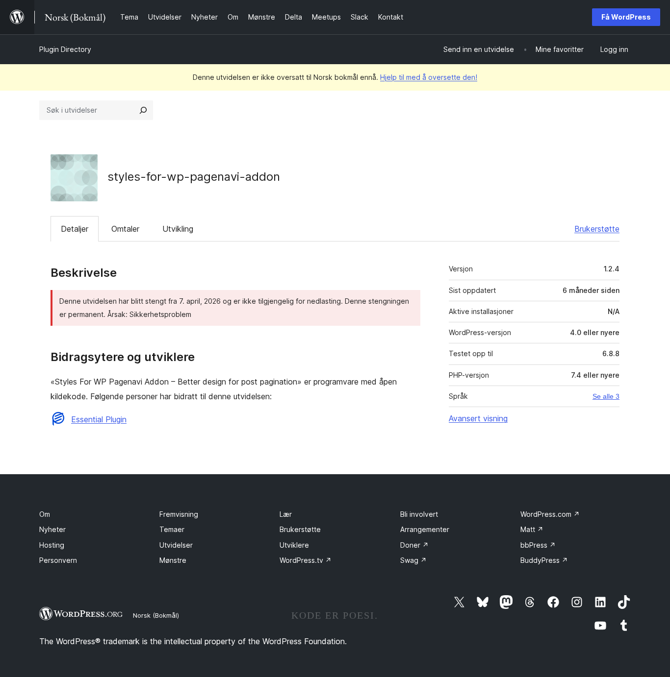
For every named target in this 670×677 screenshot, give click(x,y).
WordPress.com (550, 514)
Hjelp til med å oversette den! (428, 77)
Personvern (58, 560)
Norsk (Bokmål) (156, 615)
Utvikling (177, 229)
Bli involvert (419, 514)
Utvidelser (176, 545)
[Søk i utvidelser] (143, 110)
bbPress (538, 545)
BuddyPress (544, 560)
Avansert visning (478, 418)
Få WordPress (626, 17)
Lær (286, 514)
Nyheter (52, 529)
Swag (413, 560)
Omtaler (125, 229)
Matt (531, 529)
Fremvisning (178, 514)
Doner (414, 545)
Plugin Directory (65, 49)
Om (44, 514)
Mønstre (172, 560)
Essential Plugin (99, 419)
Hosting (51, 545)
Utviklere (294, 545)
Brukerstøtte (596, 229)
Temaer (171, 529)
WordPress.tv (306, 560)
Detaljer (74, 229)
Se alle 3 (606, 396)
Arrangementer (424, 529)
